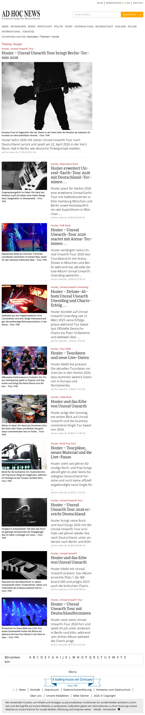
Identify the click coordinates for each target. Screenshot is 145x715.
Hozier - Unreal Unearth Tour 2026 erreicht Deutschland (71, 509)
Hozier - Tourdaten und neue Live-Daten (70, 355)
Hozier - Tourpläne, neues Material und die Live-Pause (71, 452)
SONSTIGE (28, 31)
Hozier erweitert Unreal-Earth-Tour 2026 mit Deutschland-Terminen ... (71, 175)
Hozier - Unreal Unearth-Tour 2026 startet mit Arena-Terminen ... (71, 237)
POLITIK (58, 26)
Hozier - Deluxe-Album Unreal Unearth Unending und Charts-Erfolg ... (71, 299)
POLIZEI (132, 26)
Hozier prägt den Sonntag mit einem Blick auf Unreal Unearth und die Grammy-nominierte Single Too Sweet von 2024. (71, 421)
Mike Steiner (81, 695)
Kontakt (35, 689)
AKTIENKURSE (18, 26)
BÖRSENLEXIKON (113, 3)
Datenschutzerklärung (77, 689)
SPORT (68, 26)
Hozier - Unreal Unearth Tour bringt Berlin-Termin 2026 (45, 55)
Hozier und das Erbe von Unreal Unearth (69, 404)
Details (97, 709)
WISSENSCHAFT (104, 26)
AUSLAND (120, 26)
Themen (44, 36)
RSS (128, 3)
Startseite (32, 36)
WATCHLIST (138, 3)
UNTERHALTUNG (83, 26)
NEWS (5, 26)
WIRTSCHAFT (44, 26)
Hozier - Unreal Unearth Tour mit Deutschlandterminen (71, 609)
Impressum (52, 689)
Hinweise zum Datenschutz (113, 689)
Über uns (36, 695)
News (22, 689)
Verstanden (109, 709)
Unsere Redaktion (57, 695)
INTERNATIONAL (11, 31)
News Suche (129, 14)
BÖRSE (31, 26)
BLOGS (100, 3)
